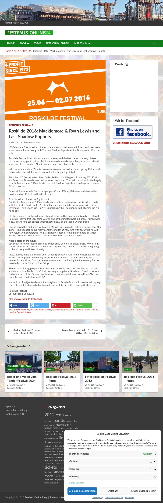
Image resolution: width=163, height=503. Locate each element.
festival (47, 428)
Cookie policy (97, 498)
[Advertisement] (134, 89)
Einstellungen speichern (143, 491)
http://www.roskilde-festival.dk (25, 299)
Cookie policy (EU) (15, 414)
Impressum (129, 498)
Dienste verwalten (76, 483)
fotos (55, 428)
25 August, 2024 (15, 385)
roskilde (48, 455)
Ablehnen (113, 491)
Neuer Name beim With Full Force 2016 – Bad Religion (80, 331)
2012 (49, 415)
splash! (58, 463)
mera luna (58, 443)
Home (11, 43)
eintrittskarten (62, 425)
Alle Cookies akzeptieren (82, 491)
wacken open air (55, 479)
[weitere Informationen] (96, 305)
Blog (22, 43)
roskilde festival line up (87, 310)
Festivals (27, 125)
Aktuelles (15, 125)
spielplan (49, 463)
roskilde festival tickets (20, 312)
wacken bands (62, 476)
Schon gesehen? (18, 346)
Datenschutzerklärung (114, 498)
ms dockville (57, 446)
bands (59, 420)
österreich (54, 483)
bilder (75, 421)
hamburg (55, 431)
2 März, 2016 (15, 143)
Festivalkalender (57, 43)
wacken (49, 475)
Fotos (37, 43)
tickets (50, 467)
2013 (60, 415)
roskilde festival (21, 310)
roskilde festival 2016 (40, 310)
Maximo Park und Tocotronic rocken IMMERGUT (28, 331)
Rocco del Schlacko (52, 449)
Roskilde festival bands (63, 310)
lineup (48, 442)
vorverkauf (60, 471)
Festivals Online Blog (36, 497)
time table (62, 468)
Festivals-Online (31, 143)
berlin (69, 421)
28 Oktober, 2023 (55, 385)
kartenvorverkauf (51, 439)
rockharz (47, 452)
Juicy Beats (59, 434)
